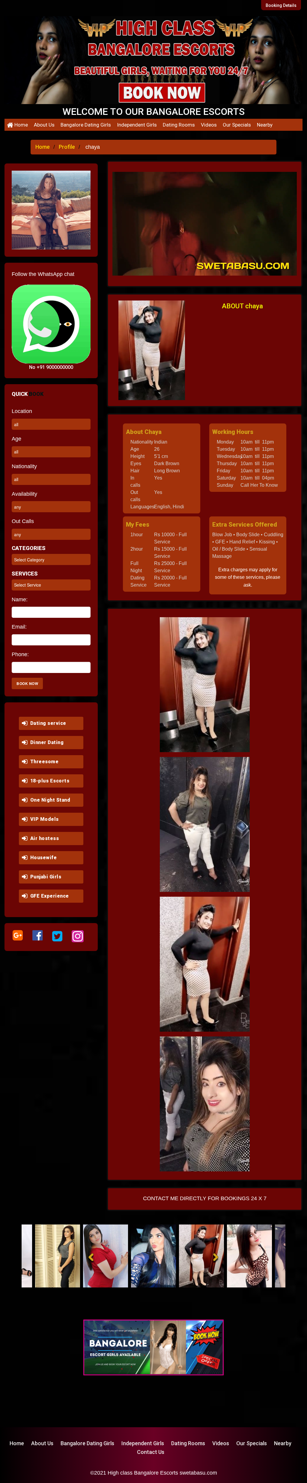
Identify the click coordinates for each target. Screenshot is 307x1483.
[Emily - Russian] (255, 1255)
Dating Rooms (179, 125)
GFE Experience (48, 896)
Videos (209, 125)
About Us (44, 125)
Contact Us (150, 1452)
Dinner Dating (46, 742)
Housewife (42, 857)
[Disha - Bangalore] (207, 1255)
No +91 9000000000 (51, 367)
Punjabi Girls (44, 877)
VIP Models (43, 819)
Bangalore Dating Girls (86, 125)
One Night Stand (49, 800)
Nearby (265, 125)
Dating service (47, 723)
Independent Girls (137, 125)
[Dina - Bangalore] (159, 1255)
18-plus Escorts (49, 781)
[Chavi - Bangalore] (111, 1255)
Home (20, 125)
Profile (67, 147)
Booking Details (281, 5)
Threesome (43, 761)
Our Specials (237, 125)
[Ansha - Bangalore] (63, 1255)
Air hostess (43, 838)
